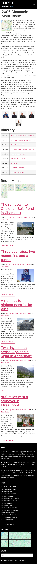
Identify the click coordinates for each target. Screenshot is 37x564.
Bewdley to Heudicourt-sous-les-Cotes (22, 135)
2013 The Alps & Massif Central (9, 508)
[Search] (34, 555)
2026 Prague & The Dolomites (8, 487)
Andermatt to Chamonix (18, 158)
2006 (4, 219)
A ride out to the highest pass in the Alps (16, 304)
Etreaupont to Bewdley (17, 172)
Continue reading (8, 245)
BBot (28, 217)
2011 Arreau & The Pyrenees (8, 512)
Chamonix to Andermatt (18, 154)
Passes (24, 560)
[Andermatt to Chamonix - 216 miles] (4, 197)
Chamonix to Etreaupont (18, 167)
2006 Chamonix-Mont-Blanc (8, 524)
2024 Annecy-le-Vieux (6, 491)
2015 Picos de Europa (6, 503)
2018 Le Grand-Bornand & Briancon (10, 498)
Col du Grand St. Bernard (18, 145)
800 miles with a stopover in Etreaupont (14, 401)
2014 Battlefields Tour (6, 505)
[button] (34, 4)
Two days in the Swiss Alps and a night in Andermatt (16, 352)
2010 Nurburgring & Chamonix (9, 515)
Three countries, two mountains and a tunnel (18, 255)
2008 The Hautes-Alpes (7, 519)
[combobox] (17, 555)
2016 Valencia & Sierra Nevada (9, 501)
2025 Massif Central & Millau (8, 489)
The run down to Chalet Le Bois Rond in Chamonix (17, 208)
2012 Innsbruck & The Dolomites (9, 510)
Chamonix (14, 163)
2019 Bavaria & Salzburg (7, 496)
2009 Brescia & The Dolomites (9, 517)
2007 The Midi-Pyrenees (7, 522)
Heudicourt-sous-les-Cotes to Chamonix (23, 140)
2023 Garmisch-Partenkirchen (9, 494)
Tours (8, 219)
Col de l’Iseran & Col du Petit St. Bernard (22, 149)
